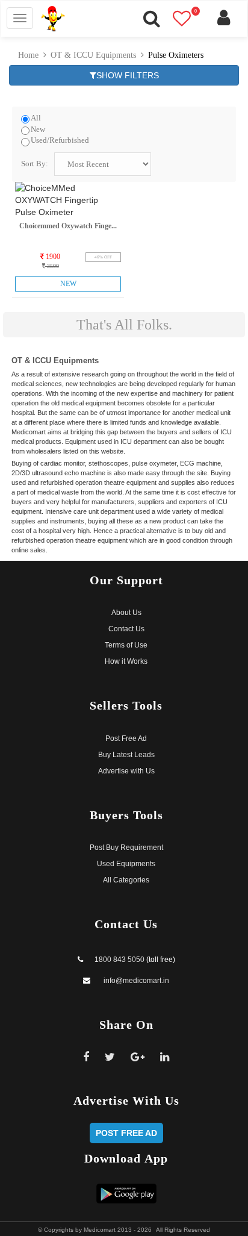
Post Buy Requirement (126, 847)
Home (28, 55)
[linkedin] (164, 1057)
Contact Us (126, 629)
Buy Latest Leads (126, 755)
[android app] (126, 1192)
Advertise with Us (126, 771)
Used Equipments (126, 864)
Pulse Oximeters (175, 55)
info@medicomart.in (135, 980)
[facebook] (86, 1057)
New (38, 129)
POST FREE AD (126, 1133)
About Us (126, 612)
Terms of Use (126, 645)
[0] (188, 22)
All (36, 118)
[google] (138, 1057)
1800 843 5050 (119, 959)
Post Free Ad (126, 738)
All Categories (126, 880)
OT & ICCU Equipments (93, 55)
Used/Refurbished (60, 140)
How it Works (126, 661)
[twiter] (110, 1057)
